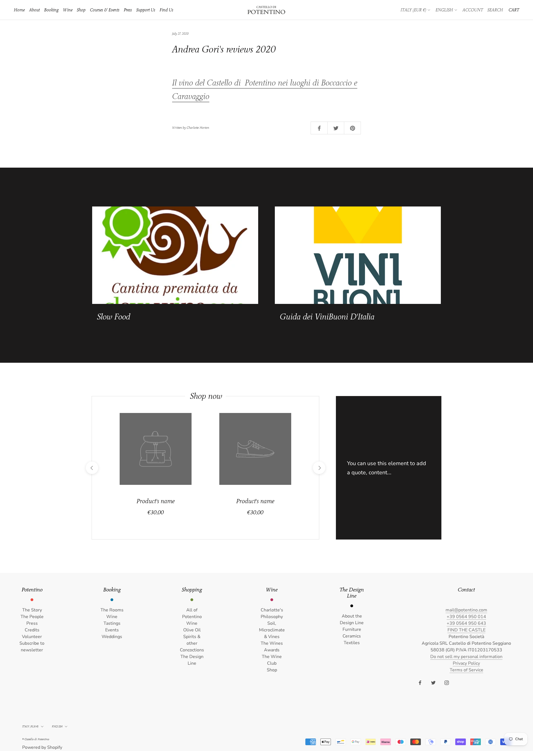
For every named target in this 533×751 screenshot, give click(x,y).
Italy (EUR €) (413, 9)
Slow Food (113, 317)
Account (472, 9)
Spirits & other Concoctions (192, 643)
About (34, 9)
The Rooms (112, 610)
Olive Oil (192, 630)
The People (32, 617)
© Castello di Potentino (35, 739)
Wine (67, 9)
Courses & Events (104, 9)
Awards (272, 650)
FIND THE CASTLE (466, 630)
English (444, 9)
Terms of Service (466, 670)
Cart (514, 9)
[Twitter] (433, 682)
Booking (51, 9)
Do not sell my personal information (466, 657)
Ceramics (352, 636)
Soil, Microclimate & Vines (272, 630)
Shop (81, 9)
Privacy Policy (466, 663)
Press (128, 9)
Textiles (352, 643)
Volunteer (32, 637)
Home (19, 9)
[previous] (92, 468)
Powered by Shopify (42, 747)
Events (112, 630)
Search (495, 9)
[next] (319, 468)
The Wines (272, 643)
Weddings (112, 637)
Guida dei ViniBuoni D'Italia (327, 317)
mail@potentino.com (466, 610)
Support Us (145, 9)
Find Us (166, 9)
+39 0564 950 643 (466, 623)
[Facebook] (420, 682)
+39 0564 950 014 (466, 617)
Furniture (352, 629)
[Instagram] (446, 682)
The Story (32, 610)
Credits (32, 630)
